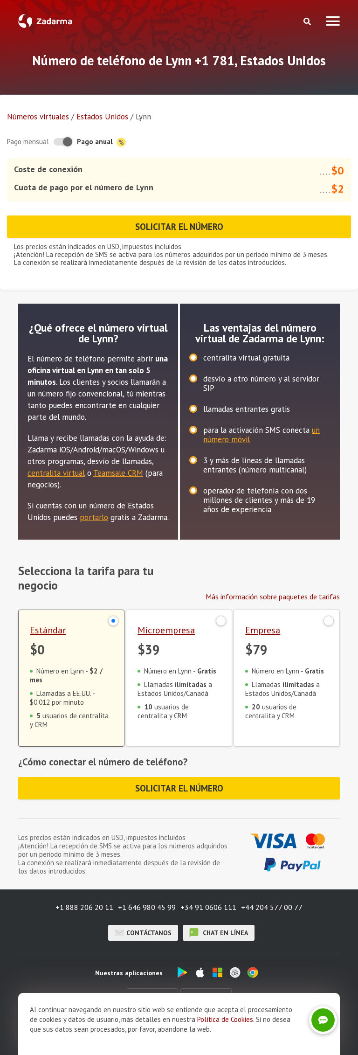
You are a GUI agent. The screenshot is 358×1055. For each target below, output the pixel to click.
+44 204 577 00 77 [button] (272, 907)
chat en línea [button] (224, 933)
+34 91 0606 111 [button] (208, 907)
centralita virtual (56, 473)
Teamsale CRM (118, 473)
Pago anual (96, 141)
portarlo (94, 517)
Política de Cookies (225, 1019)
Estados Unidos (102, 116)
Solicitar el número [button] (179, 226)
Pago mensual (28, 141)
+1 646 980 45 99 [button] (147, 907)
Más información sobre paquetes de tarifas (273, 596)
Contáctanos (149, 933)
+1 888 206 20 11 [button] (84, 907)
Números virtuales (38, 116)
